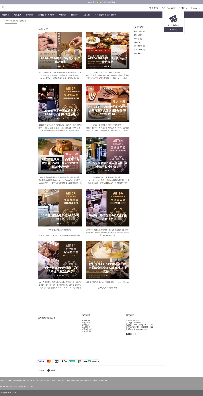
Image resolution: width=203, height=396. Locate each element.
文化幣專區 (139, 46)
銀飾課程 (138, 53)
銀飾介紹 (139, 35)
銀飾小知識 (139, 31)
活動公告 (23, 21)
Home (7, 21)
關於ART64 (86, 320)
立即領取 (173, 29)
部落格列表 (15, 21)
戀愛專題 (138, 39)
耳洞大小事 (139, 49)
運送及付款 (86, 323)
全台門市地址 (87, 331)
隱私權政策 (86, 327)
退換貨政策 (86, 325)
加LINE (131, 329)
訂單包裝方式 (87, 329)
